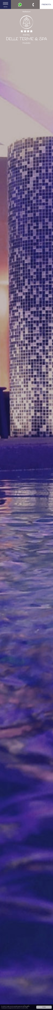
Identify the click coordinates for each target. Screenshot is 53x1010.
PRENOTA (46, 4)
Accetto (44, 1007)
